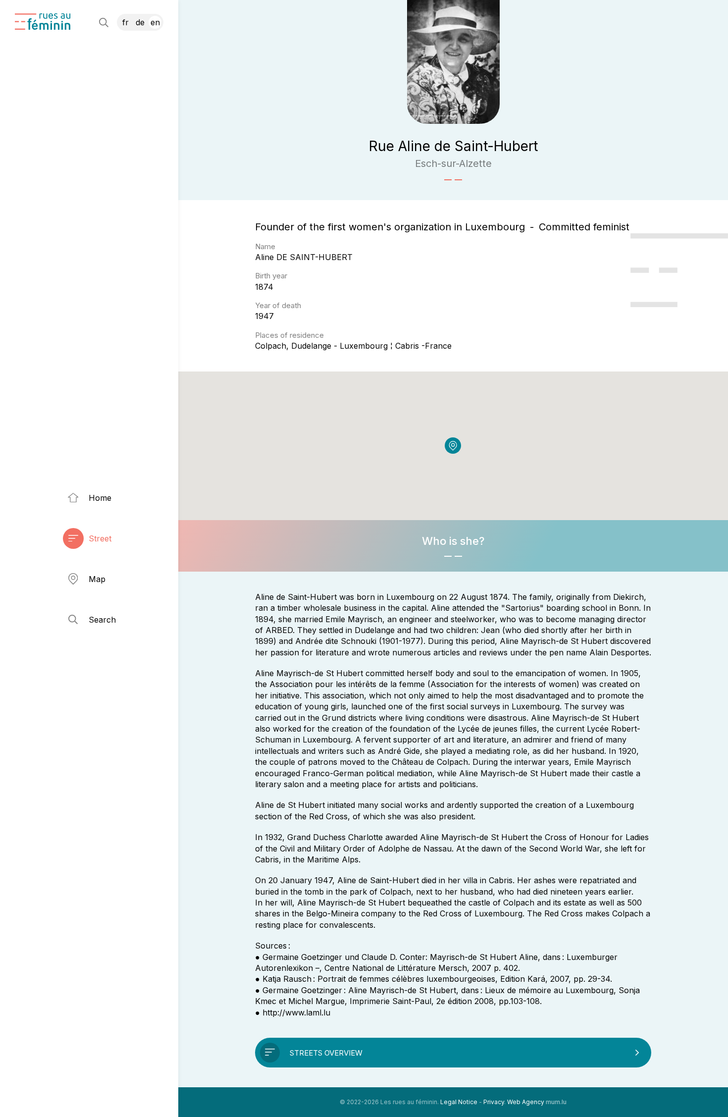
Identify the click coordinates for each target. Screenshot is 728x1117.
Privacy (493, 1102)
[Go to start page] (42, 21)
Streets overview (326, 1053)
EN (155, 22)
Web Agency (525, 1102)
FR (125, 22)
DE (140, 22)
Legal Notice (458, 1102)
